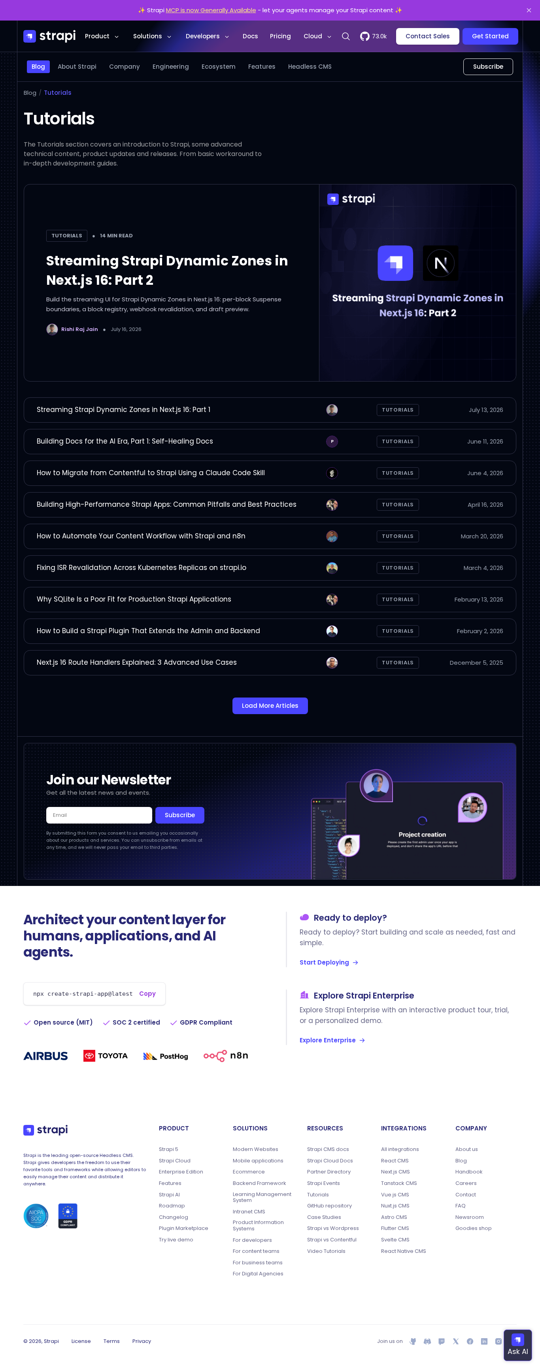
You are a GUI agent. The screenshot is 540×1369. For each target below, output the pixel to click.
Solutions (147, 36)
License (81, 1341)
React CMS (395, 1161)
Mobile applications (258, 1161)
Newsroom (469, 1217)
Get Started (490, 36)
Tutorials (58, 92)
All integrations (400, 1149)
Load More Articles (270, 705)
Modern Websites (255, 1149)
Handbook (469, 1172)
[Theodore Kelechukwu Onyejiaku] (332, 536)
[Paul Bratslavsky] (332, 473)
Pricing (280, 36)
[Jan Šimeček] (332, 568)
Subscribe (488, 66)
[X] (456, 1341)
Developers (203, 36)
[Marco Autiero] (332, 631)
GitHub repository (329, 1206)
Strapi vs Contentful (332, 1240)
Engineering (171, 66)
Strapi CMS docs (328, 1149)
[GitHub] (413, 1341)
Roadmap (172, 1206)
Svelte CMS (395, 1240)
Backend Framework (259, 1183)
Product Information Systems (258, 1225)
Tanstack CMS (399, 1183)
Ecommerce (249, 1172)
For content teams (256, 1251)
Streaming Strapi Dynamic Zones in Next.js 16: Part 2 (167, 271)
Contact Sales (428, 36)
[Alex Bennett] (332, 505)
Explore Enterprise (328, 1040)
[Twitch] (442, 1341)
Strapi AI (169, 1195)
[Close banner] (529, 10)
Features (262, 66)
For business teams (258, 1263)
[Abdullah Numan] (332, 663)
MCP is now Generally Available (211, 10)
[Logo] (49, 36)
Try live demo (176, 1240)
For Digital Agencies (258, 1274)
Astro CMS (394, 1217)
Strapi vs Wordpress (333, 1228)
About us (466, 1149)
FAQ (460, 1206)
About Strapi (77, 66)
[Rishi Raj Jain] (52, 329)
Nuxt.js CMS (395, 1206)
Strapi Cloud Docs (330, 1161)
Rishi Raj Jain (79, 329)
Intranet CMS (249, 1212)
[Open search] (346, 36)
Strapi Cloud (175, 1161)
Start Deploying (324, 962)
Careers (466, 1183)
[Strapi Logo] (45, 1130)
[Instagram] (498, 1341)
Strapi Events (323, 1183)
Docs (250, 36)
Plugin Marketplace (183, 1228)
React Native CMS (403, 1251)
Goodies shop (473, 1228)
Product (97, 36)
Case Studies (324, 1217)
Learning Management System (262, 1197)
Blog (38, 66)
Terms (112, 1341)
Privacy (141, 1341)
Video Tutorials (326, 1251)
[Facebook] (470, 1341)
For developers (252, 1240)
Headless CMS (310, 66)
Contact (465, 1195)
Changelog (173, 1217)
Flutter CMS (395, 1228)
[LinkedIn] (484, 1341)
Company (124, 66)
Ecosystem (219, 66)
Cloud (313, 36)
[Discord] (427, 1341)
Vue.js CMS (395, 1195)
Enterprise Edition (181, 1172)
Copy (147, 993)
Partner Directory (329, 1172)
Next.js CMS (395, 1172)
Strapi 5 (168, 1149)
